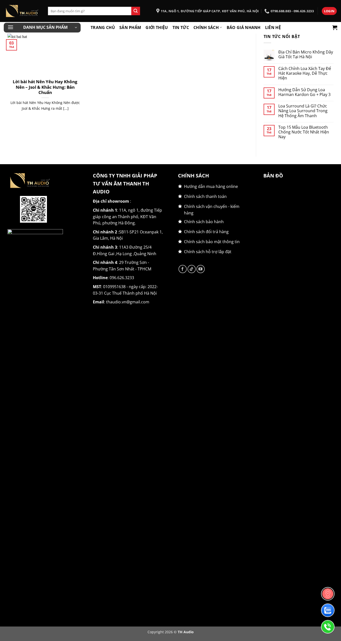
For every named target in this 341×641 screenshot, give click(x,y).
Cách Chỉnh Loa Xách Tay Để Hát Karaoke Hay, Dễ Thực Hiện (304, 73)
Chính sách (206, 27)
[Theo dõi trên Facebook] (182, 269)
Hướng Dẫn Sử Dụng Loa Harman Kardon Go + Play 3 (304, 92)
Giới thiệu (157, 27)
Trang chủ (103, 27)
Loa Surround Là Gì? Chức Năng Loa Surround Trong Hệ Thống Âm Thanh (303, 111)
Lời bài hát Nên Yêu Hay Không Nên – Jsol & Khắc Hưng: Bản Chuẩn (45, 87)
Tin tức (180, 27)
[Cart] (334, 27)
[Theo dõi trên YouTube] (200, 269)
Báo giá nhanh (244, 27)
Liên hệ (273, 27)
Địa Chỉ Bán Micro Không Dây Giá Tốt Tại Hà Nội (305, 54)
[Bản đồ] (328, 594)
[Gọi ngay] (328, 627)
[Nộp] (135, 11)
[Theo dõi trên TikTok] (191, 269)
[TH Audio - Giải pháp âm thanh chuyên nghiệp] (22, 11)
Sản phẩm (130, 27)
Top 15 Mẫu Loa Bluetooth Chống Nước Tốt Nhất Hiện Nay (303, 132)
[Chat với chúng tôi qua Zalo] (328, 610)
